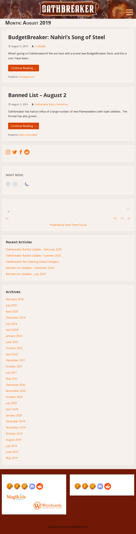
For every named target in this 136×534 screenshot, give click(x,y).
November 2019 (16, 427)
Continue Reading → (23, 68)
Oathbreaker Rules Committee (51, 104)
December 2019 (15, 421)
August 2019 (13, 440)
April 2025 (12, 311)
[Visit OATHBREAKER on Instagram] (8, 153)
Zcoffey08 (39, 46)
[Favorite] (122, 218)
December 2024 (15, 317)
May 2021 (12, 379)
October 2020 (14, 397)
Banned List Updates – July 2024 (26, 274)
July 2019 (11, 446)
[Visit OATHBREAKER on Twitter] (14, 153)
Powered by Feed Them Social (68, 225)
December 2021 (15, 360)
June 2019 (12, 452)
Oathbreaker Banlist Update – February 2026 (34, 249)
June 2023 (12, 342)
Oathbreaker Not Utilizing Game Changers (32, 262)
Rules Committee (28, 134)
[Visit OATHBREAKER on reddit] (27, 153)
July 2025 (11, 305)
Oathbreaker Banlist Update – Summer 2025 (33, 255)
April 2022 (12, 354)
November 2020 (16, 391)
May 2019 (12, 458)
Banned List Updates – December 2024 (30, 268)
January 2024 (14, 336)
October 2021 (14, 366)
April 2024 (12, 330)
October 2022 (14, 348)
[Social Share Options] (7, 218)
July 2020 (11, 403)
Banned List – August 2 (37, 95)
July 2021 (11, 372)
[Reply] (127, 218)
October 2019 (14, 433)
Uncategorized (26, 76)
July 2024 (11, 324)
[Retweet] (115, 218)
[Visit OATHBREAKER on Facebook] (20, 153)
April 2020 (12, 409)
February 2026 (15, 299)
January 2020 (14, 415)
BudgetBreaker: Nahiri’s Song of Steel (56, 37)
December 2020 (15, 385)
